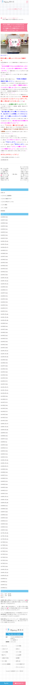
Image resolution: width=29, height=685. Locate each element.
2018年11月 (3, 499)
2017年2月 (3, 563)
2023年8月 (3, 326)
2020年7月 (3, 438)
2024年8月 (3, 290)
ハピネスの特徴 (5, 651)
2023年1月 (3, 347)
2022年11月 (3, 353)
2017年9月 (3, 542)
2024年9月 (3, 286)
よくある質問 (18, 654)
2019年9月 (3, 469)
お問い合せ (18, 661)
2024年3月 (3, 305)
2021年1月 (3, 420)
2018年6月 (3, 514)
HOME (4, 18)
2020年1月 (3, 457)
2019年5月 (3, 481)
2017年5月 (3, 554)
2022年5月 (3, 372)
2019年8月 (3, 472)
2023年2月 (3, 344)
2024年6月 (3, 296)
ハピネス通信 (4, 204)
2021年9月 (3, 396)
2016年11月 (3, 572)
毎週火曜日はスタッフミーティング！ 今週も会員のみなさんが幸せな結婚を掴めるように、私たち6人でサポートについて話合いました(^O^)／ (14, 620)
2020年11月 (3, 426)
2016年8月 (3, 581)
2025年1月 (3, 274)
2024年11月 (3, 280)
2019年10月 (3, 466)
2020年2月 (3, 454)
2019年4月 (3, 484)
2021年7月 (3, 402)
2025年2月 (3, 271)
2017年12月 (3, 533)
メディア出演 (4, 207)
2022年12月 (3, 350)
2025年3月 (3, 268)
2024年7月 (3, 293)
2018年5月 (3, 517)
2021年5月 (3, 408)
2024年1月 (3, 311)
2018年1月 (3, 530)
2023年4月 (3, 338)
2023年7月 (3, 329)
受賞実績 (3, 210)
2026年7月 (3, 220)
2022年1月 (3, 384)
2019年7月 (3, 475)
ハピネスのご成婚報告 (6, 195)
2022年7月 (3, 365)
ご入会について (5, 648)
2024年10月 (3, 283)
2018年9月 (3, 505)
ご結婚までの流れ (5, 658)
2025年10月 (3, 247)
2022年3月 (3, 378)
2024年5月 (3, 299)
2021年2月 (3, 417)
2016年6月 (3, 587)
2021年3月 (3, 414)
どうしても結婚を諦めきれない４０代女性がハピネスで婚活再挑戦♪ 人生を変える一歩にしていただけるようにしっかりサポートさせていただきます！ (14, 614)
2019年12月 (3, 460)
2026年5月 (3, 226)
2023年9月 (3, 323)
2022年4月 (3, 375)
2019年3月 (3, 487)
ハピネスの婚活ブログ (13, 18)
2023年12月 (3, 314)
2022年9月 (3, 359)
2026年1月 (3, 238)
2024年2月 (3, 308)
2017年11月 (3, 536)
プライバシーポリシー (20, 667)
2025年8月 (3, 253)
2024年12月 (3, 277)
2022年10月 (3, 356)
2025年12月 (3, 241)
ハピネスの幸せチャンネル (7, 201)
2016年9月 (3, 578)
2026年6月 (3, 223)
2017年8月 (3, 545)
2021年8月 (3, 399)
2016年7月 (3, 584)
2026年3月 (3, 232)
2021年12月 (3, 387)
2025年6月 (3, 259)
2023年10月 (3, 320)
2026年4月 (3, 229)
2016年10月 (3, 575)
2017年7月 (3, 548)
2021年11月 (3, 390)
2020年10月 (3, 429)
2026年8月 (3, 217)
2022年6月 (3, 369)
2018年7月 (3, 511)
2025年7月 (3, 256)
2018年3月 (3, 523)
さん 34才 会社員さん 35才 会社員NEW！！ (6, 595)
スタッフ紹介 (4, 661)
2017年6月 (3, 551)
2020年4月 (3, 448)
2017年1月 (3, 566)
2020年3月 (3, 451)
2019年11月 (3, 463)
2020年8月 (3, 435)
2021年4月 (3, 411)
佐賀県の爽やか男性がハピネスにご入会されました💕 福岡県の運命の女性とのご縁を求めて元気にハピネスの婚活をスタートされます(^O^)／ (14, 602)
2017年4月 (3, 557)
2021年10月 (3, 393)
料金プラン (4, 654)
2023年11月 (3, 317)
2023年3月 (3, 341)
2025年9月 (3, 250)
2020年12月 (3, 423)
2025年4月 (3, 265)
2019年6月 (3, 478)
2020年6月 (3, 441)
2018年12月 (3, 496)
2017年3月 (3, 560)
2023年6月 (3, 332)
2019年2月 (3, 490)
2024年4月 (3, 302)
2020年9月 (3, 432)
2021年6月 (3, 405)
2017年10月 (3, 539)
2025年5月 (3, 262)
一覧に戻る (14, 174)
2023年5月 (3, 335)
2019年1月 (3, 493)
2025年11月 (3, 244)
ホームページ (4, 645)
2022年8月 (3, 362)
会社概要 (17, 658)
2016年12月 (3, 569)
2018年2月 (3, 527)
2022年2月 (3, 381)
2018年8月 (3, 508)
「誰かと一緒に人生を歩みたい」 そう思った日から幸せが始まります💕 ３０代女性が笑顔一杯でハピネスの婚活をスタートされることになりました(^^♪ (14, 608)
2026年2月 (3, 235)
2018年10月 (3, 502)
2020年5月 (3, 444)
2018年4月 (3, 520)
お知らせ (3, 192)
